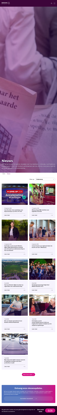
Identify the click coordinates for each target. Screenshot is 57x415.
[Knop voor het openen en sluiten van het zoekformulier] (51, 3)
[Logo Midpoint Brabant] (6, 3)
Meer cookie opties (40, 410)
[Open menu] (54, 3)
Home (4, 173)
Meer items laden (27, 374)
